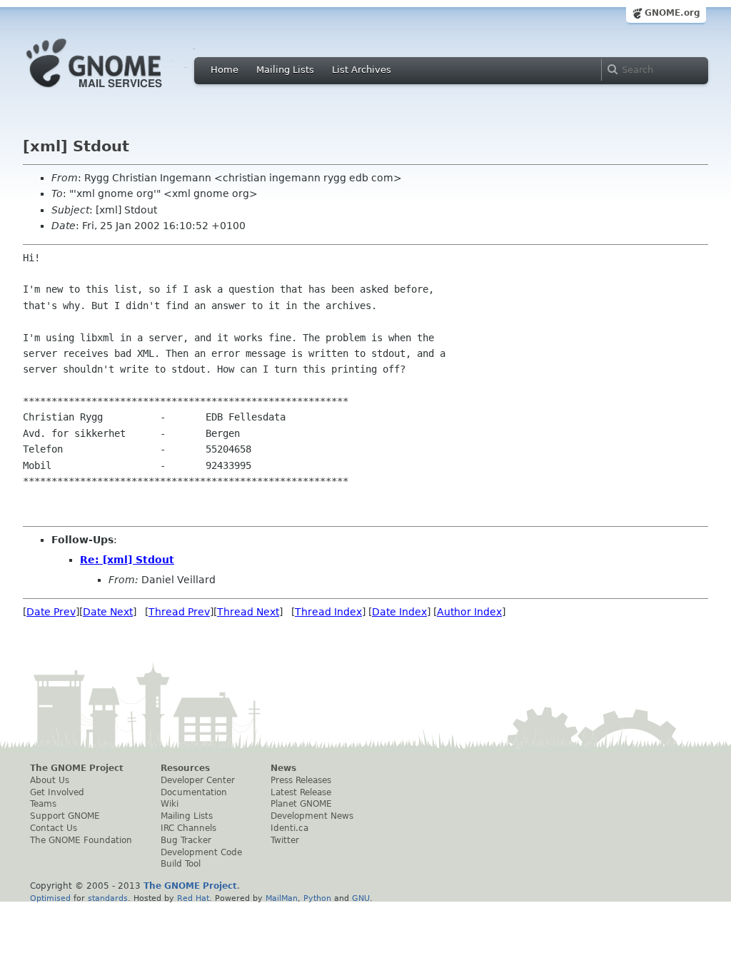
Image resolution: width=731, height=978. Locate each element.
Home (224, 69)
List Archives (361, 69)
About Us (49, 780)
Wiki (169, 804)
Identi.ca (289, 828)
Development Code (201, 852)
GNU (361, 898)
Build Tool (181, 864)
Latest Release (301, 792)
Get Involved (57, 792)
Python (317, 898)
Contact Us (53, 828)
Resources (185, 768)
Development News (312, 816)
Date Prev (51, 611)
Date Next (108, 611)
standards (108, 898)
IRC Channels (188, 828)
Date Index (399, 611)
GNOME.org (672, 13)
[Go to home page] (115, 91)
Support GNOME (65, 816)
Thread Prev (179, 611)
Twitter (285, 840)
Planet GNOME (301, 804)
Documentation (194, 792)
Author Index (469, 611)
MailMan (282, 898)
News (283, 768)
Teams (43, 804)
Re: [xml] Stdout (127, 559)
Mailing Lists (285, 69)
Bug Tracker (186, 840)
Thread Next (248, 611)
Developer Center (198, 780)
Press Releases (301, 780)
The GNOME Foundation (81, 840)
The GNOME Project (76, 768)
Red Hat (193, 898)
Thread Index (328, 611)
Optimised (50, 898)
